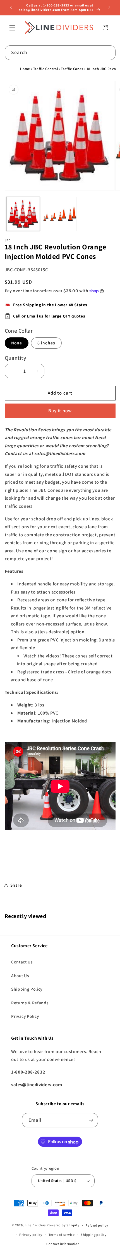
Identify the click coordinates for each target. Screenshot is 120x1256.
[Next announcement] (109, 7)
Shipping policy (94, 1234)
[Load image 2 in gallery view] (60, 214)
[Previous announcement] (11, 7)
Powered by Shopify (63, 1225)
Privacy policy (30, 1234)
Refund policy (96, 1225)
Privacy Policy (25, 1016)
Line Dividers (35, 1225)
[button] (12, 27)
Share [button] (16, 885)
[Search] (108, 52)
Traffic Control (45, 68)
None (16, 343)
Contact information (63, 1244)
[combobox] (60, 53)
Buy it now (60, 410)
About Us (20, 975)
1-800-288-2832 (56, 5)
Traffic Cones (72, 68)
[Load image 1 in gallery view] (23, 214)
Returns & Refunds (30, 1002)
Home (25, 68)
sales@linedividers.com (59, 453)
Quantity (16, 357)
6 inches (46, 343)
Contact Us (22, 962)
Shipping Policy (26, 989)
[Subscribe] (91, 1120)
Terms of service (62, 1234)
